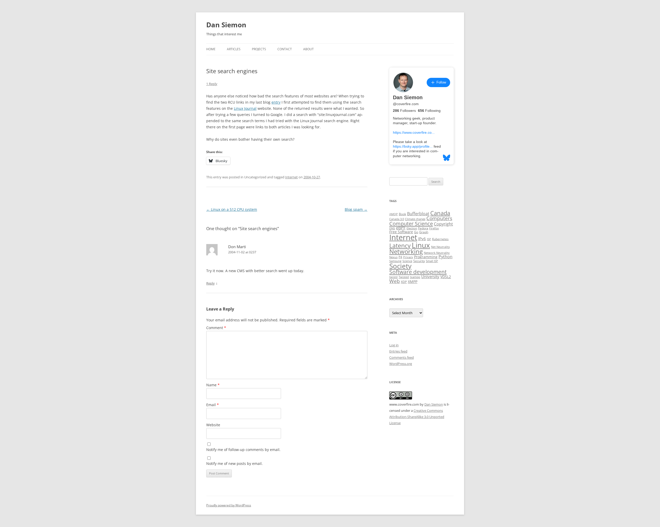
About (308, 49)
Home (211, 49)
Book (402, 214)
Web (394, 281)
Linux (421, 245)
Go (416, 232)
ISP (429, 239)
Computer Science (411, 223)
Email (212, 404)
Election (412, 228)
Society (400, 266)
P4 (400, 257)
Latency (400, 246)
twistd (393, 277)
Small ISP (432, 261)
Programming (426, 257)
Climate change (415, 219)
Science (407, 261)
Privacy (408, 257)
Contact (284, 49)
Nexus (393, 257)
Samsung (395, 261)
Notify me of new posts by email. (234, 463)
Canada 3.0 (396, 219)
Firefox (434, 228)
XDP (404, 282)
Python (445, 257)
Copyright (443, 224)
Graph (423, 232)
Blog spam (356, 209)
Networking (406, 251)
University (430, 276)
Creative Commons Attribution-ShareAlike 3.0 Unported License (416, 416)
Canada (440, 213)
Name (213, 384)
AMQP (393, 214)
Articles (234, 49)
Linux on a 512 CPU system (231, 209)
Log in (394, 345)
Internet (291, 177)
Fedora (423, 228)
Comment (216, 327)
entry (275, 102)
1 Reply (211, 83)
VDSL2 (445, 276)
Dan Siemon (226, 24)
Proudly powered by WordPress (228, 505)
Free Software (401, 232)
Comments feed (401, 357)
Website (213, 424)
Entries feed (398, 351)
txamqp (415, 277)
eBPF (401, 228)
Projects (259, 49)
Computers (439, 218)
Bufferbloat (418, 213)
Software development (418, 271)
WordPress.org (400, 363)
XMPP (412, 281)
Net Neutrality (440, 247)
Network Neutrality (437, 253)
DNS (392, 228)
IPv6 (422, 238)
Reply (210, 283)
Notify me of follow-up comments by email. (243, 449)
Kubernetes (440, 239)
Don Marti (237, 246)
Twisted (404, 277)
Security (419, 261)
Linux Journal (245, 108)
